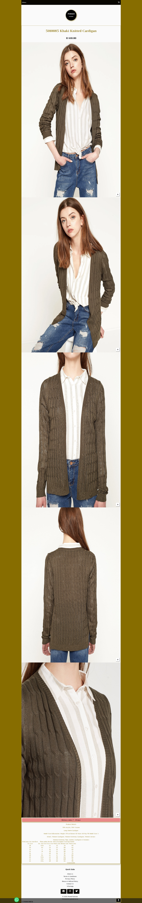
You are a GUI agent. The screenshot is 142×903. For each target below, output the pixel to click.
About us (70, 874)
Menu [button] (24, 2)
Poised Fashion (73, 896)
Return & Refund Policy (70, 881)
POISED (71, 15)
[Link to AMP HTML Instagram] (70, 892)
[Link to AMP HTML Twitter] (76, 892)
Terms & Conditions (70, 876)
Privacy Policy (70, 879)
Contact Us (70, 884)
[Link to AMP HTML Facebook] (63, 892)
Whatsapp (70, 886)
